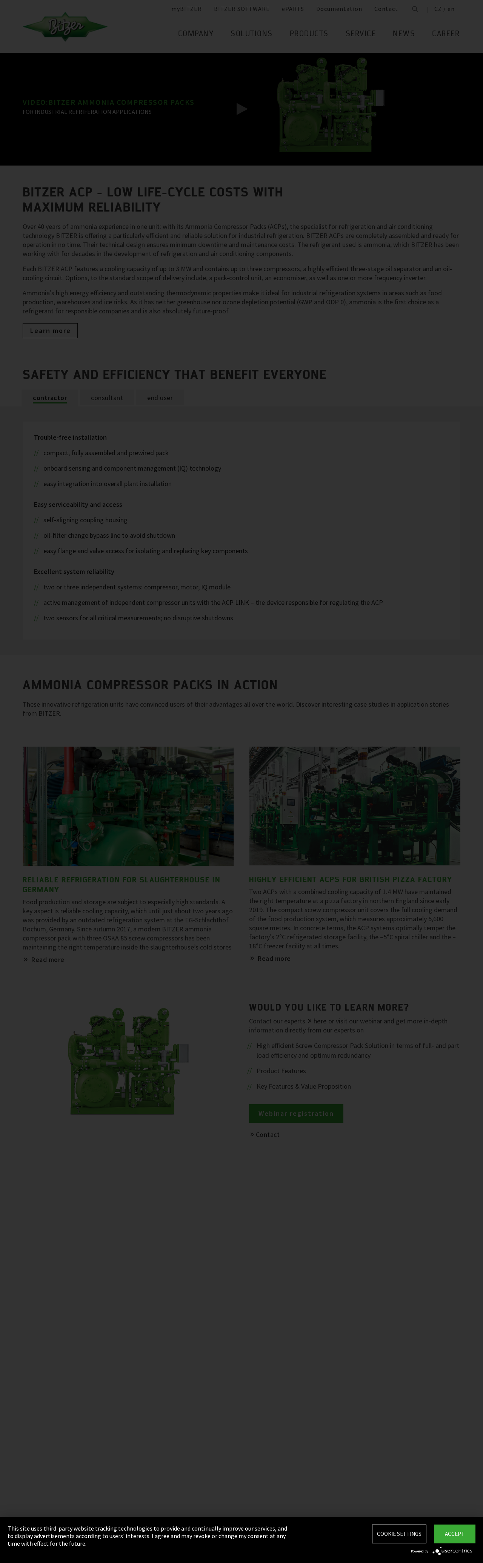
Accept (455, 1533)
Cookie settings (399, 1533)
